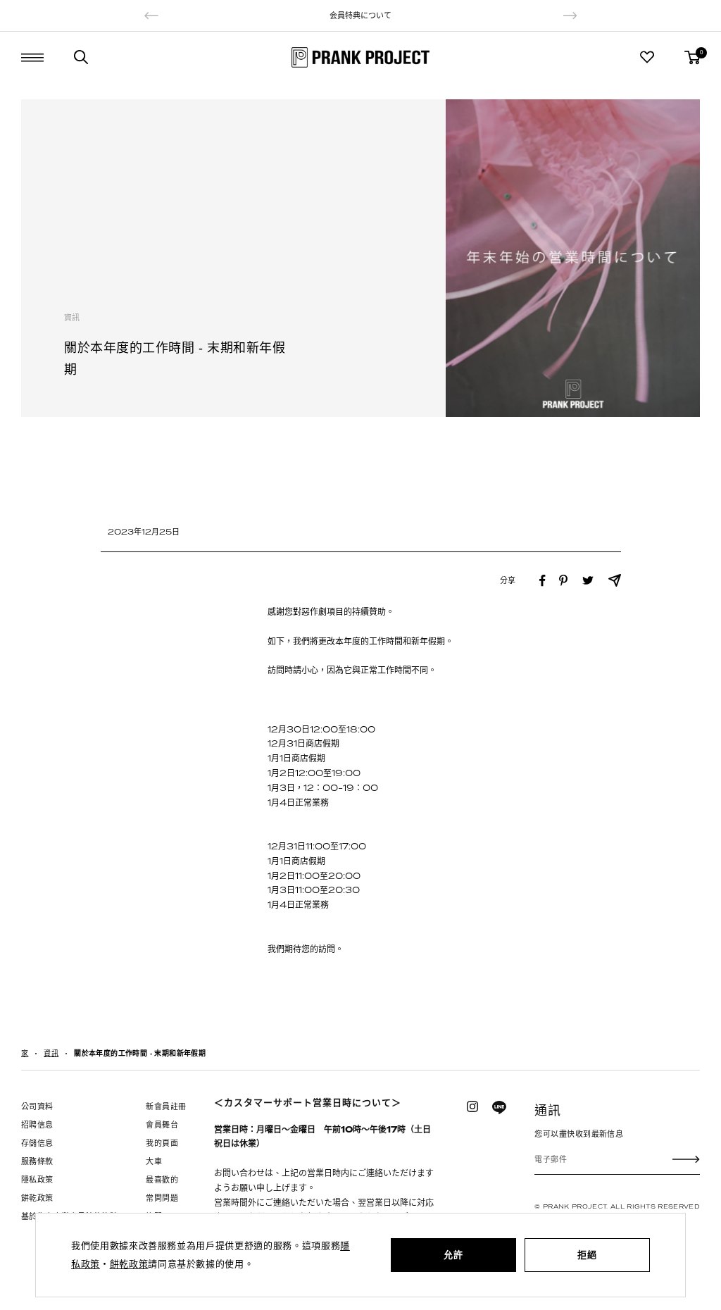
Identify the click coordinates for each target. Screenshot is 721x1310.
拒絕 (586, 1254)
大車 (154, 1161)
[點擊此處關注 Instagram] (472, 1106)
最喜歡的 (162, 1179)
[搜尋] (81, 57)
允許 (453, 1254)
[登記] (686, 1159)
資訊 (72, 317)
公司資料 (37, 1106)
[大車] (692, 57)
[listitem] (542, 581)
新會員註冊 (166, 1106)
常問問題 (162, 1198)
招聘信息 (37, 1125)
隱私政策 (37, 1179)
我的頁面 (162, 1143)
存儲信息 (37, 1143)
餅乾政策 (37, 1198)
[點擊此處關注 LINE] (499, 1108)
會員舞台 (162, 1125)
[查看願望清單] (647, 57)
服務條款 (37, 1161)
